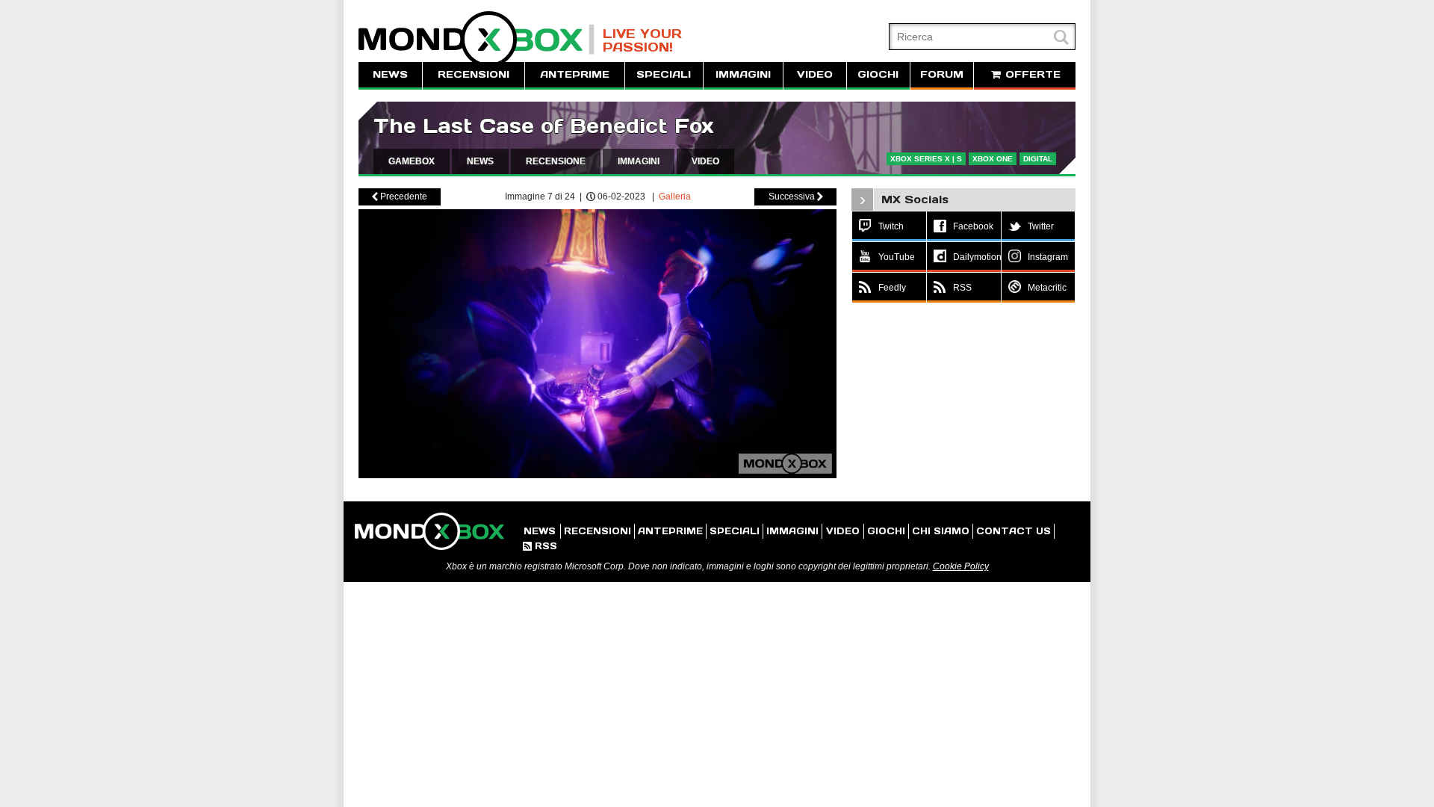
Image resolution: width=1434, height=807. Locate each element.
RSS (540, 545)
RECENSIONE (556, 161)
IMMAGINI (743, 74)
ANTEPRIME (574, 74)
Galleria (675, 196)
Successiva (796, 196)
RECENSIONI (473, 74)
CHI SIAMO (940, 531)
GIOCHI (877, 74)
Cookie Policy (961, 566)
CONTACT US (1013, 531)
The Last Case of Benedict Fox (543, 126)
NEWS (390, 74)
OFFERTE (1031, 74)
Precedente (399, 196)
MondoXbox (476, 39)
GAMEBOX (411, 161)
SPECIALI (663, 74)
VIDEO (815, 74)
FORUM (941, 74)
